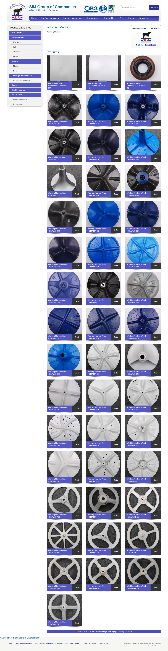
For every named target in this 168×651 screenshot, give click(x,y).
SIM (17, 11)
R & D (121, 18)
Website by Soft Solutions (153, 646)
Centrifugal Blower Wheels (22, 76)
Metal (15, 71)
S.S (14, 47)
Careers (131, 18)
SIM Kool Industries (50, 18)
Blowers (15, 62)
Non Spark (17, 42)
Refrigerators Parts (20, 99)
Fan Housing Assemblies (22, 80)
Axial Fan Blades (18, 38)
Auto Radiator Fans (19, 33)
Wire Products (17, 95)
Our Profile (109, 18)
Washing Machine (18, 90)
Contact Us (144, 18)
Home (34, 18)
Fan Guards (17, 104)
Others (14, 85)
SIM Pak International (73, 18)
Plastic (15, 57)
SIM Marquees (93, 18)
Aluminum (16, 52)
